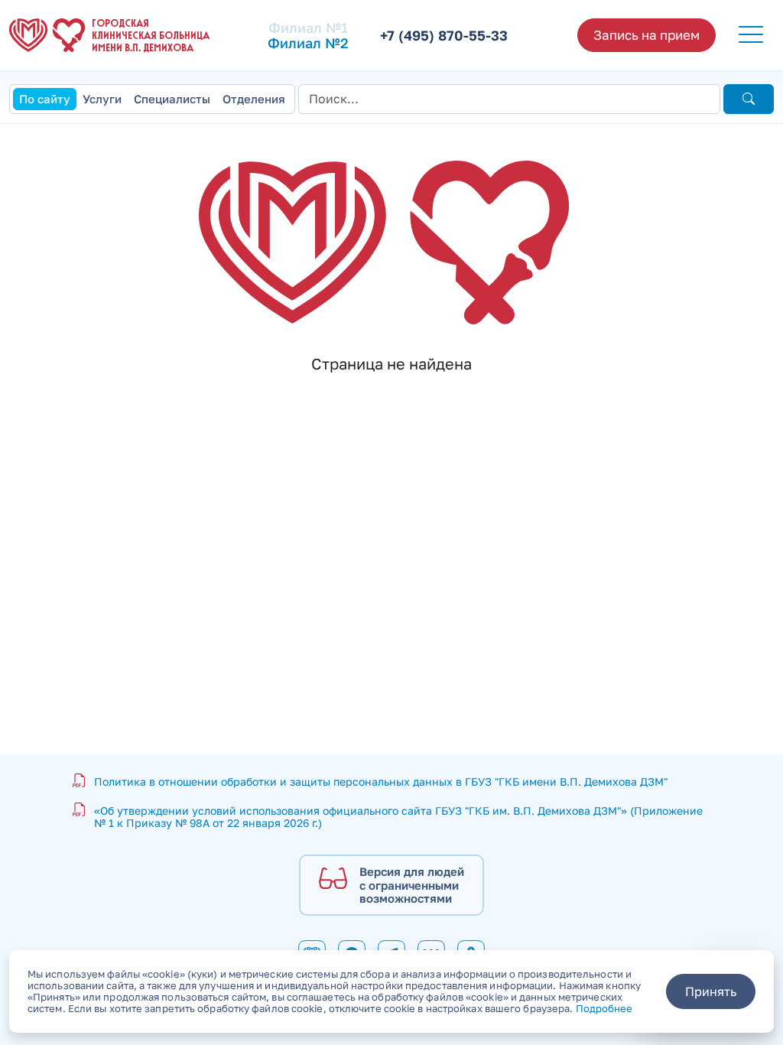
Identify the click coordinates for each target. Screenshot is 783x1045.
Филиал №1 (308, 27)
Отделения (254, 99)
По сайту (44, 99)
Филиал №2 (308, 42)
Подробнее (604, 1008)
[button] (751, 35)
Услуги (102, 99)
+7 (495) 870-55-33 (444, 35)
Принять (710, 991)
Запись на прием (646, 35)
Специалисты (172, 99)
